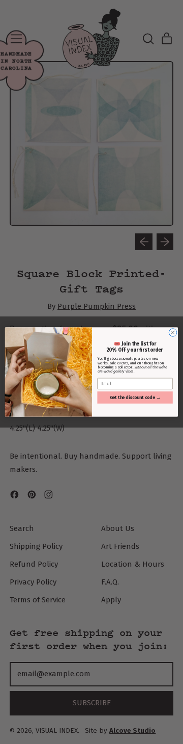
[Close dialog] (172, 332)
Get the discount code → (135, 398)
